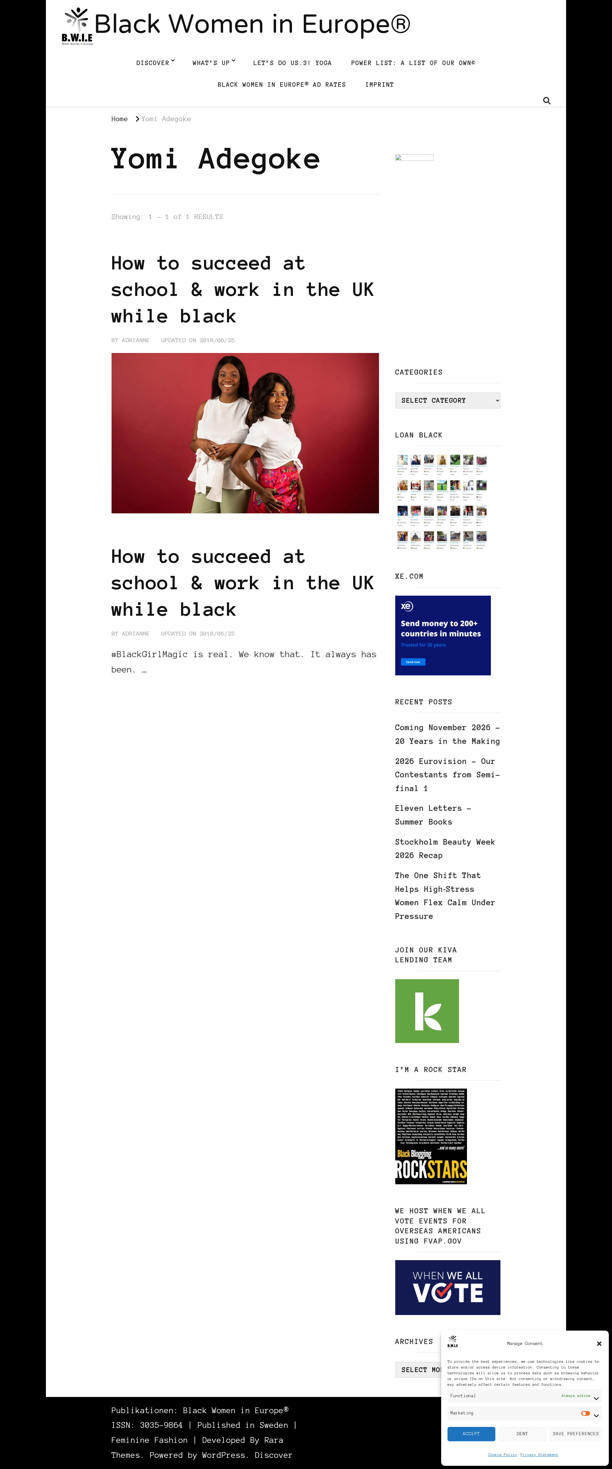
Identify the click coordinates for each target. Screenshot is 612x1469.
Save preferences (576, 1433)
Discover (153, 62)
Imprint (379, 84)
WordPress (223, 1455)
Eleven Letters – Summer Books (433, 815)
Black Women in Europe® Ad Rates (282, 84)
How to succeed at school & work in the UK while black (243, 289)
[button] (599, 1343)
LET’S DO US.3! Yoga (292, 62)
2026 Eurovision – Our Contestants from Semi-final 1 (447, 775)
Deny (522, 1433)
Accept (471, 1433)
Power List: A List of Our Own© (413, 62)
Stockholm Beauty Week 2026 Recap (445, 849)
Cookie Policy (502, 1455)
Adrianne (136, 340)
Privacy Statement (539, 1455)
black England (136, 239)
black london (194, 239)
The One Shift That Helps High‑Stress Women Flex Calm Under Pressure (445, 896)
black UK (241, 239)
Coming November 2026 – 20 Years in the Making (447, 734)
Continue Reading (142, 689)
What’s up (211, 62)
